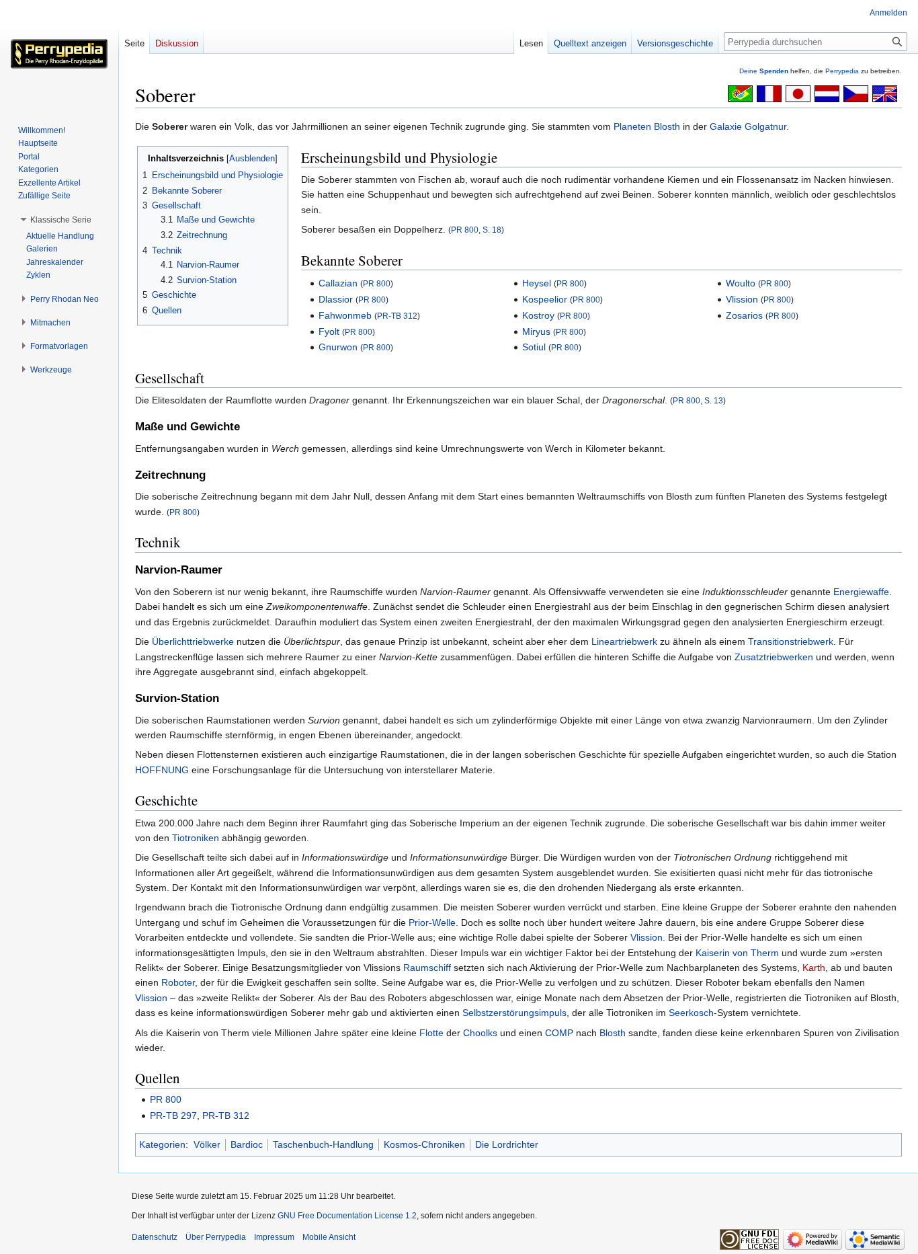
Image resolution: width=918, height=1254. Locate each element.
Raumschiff (427, 967)
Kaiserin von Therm (737, 952)
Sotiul (534, 347)
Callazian (338, 283)
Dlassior (336, 299)
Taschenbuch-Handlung (323, 1144)
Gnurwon (338, 347)
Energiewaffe (861, 591)
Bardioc (247, 1144)
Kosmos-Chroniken (424, 1144)
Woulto (740, 283)
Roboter (178, 982)
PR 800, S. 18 (476, 229)
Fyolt (329, 331)
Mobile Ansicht (329, 1237)
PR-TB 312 (397, 315)
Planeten (632, 126)
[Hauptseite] (59, 54)
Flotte (431, 1032)
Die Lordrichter (506, 1144)
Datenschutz (154, 1237)
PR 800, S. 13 (698, 400)
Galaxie (726, 126)
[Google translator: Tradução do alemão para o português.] (740, 92)
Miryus (536, 331)
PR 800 (376, 283)
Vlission (742, 299)
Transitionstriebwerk (790, 641)
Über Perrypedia (215, 1237)
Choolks (480, 1032)
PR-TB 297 (173, 1115)
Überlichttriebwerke (193, 641)
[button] (60, 220)
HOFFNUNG (162, 770)
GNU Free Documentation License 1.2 (347, 1215)
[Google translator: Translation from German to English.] (884, 92)
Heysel (536, 283)
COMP (559, 1032)
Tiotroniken (195, 837)
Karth (813, 967)
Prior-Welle (432, 922)
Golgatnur (765, 126)
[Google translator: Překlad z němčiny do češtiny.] (855, 92)
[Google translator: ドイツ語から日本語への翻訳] (798, 92)
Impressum (274, 1237)
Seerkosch (691, 1012)
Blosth (667, 126)
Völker (207, 1144)
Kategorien (162, 1144)
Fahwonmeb (345, 315)
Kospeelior (544, 299)
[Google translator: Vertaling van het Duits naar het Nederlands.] (827, 92)
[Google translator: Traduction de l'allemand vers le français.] (769, 92)
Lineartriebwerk (624, 641)
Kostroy (538, 315)
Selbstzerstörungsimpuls (514, 1012)
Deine (763, 71)
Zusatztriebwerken (774, 657)
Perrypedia (842, 71)
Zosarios (744, 315)
